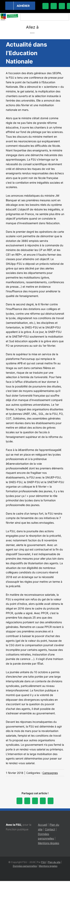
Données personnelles (25, 866)
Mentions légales (48, 843)
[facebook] (45, 6)
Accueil (42, 824)
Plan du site (54, 862)
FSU (43, 862)
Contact (50, 829)
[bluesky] (54, 6)
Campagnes (50, 772)
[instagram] (62, 6)
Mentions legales (48, 866)
